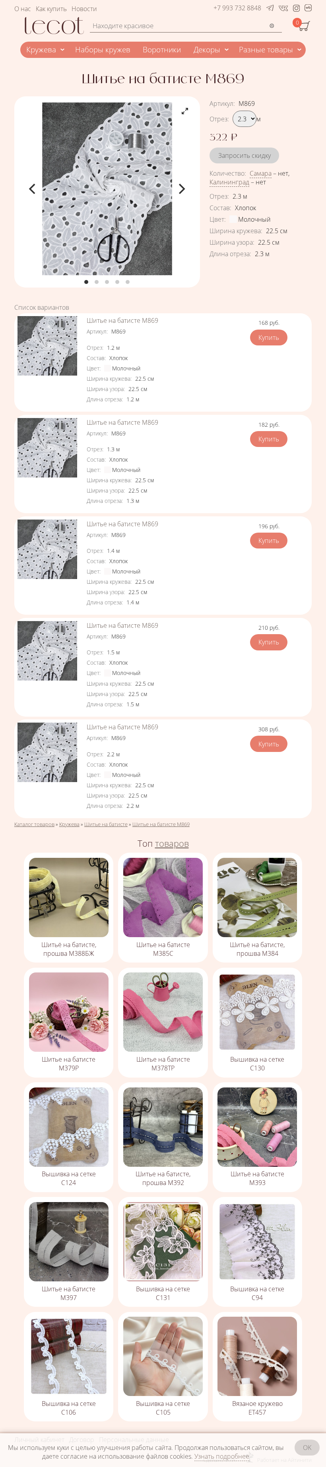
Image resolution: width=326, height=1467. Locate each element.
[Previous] (33, 189)
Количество (228, 173)
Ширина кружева (236, 230)
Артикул (222, 103)
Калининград (229, 182)
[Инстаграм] (296, 8)
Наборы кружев (102, 49)
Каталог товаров (34, 824)
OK (307, 1447)
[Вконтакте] (283, 8)
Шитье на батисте (106, 824)
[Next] (181, 189)
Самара (261, 173)
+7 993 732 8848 (237, 8)
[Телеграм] (270, 8)
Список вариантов (41, 307)
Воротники (162, 49)
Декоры (207, 49)
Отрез (219, 119)
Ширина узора (232, 242)
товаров (172, 843)
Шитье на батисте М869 (122, 320)
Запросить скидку (244, 155)
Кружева (41, 49)
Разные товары (266, 49)
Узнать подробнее (221, 1456)
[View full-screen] (185, 111)
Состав (220, 207)
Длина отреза (230, 253)
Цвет (218, 219)
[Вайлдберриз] (308, 9)
